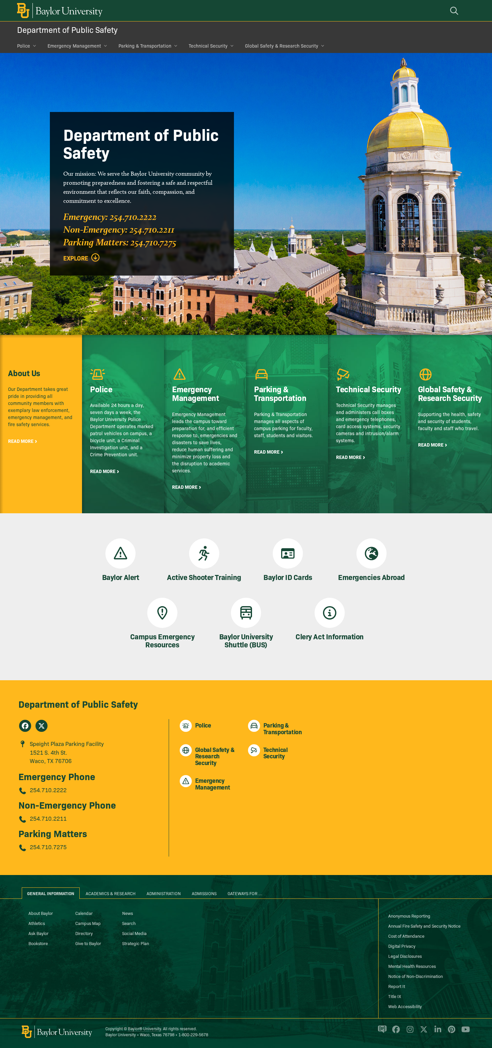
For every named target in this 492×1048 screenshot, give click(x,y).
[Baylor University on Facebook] (395, 1032)
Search (129, 923)
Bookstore (38, 943)
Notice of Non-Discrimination (415, 976)
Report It (396, 986)
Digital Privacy (401, 946)
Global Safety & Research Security (281, 45)
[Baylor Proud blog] (381, 1032)
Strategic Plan (135, 943)
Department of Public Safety (67, 29)
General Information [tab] (50, 893)
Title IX (394, 996)
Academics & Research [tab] (111, 893)
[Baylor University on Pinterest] (450, 1032)
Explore (75, 258)
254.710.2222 (48, 790)
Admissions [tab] (204, 893)
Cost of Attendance (406, 936)
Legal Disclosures (405, 956)
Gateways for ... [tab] (245, 893)
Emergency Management (74, 45)
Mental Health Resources (412, 966)
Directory (84, 933)
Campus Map (88, 923)
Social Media (134, 933)
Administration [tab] (164, 893)
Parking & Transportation (144, 45)
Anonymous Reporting (409, 916)
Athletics (36, 923)
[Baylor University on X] (422, 1032)
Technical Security (208, 45)
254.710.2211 (48, 818)
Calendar (84, 913)
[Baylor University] (58, 10)
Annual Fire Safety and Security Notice (424, 926)
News (127, 913)
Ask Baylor (38, 933)
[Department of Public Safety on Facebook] (25, 726)
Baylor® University (144, 1028)
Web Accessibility (405, 1006)
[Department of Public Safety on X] (41, 726)
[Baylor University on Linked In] (436, 1032)
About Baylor (40, 913)
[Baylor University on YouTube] (464, 1032)
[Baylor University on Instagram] (409, 1032)
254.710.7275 (48, 847)
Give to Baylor (88, 943)
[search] (455, 10)
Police (23, 45)
